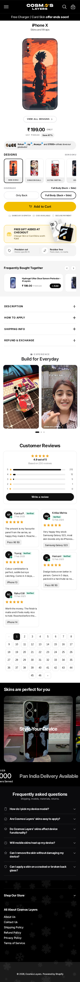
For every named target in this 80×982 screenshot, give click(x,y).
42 (55, 667)
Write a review (40, 496)
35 (71, 659)
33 (55, 659)
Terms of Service (14, 943)
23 (47, 652)
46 (40, 675)
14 (47, 644)
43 (63, 667)
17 (71, 644)
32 (47, 659)
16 (63, 644)
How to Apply (14, 317)
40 (40, 667)
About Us (10, 916)
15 (55, 644)
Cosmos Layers (33, 974)
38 (24, 667)
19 (16, 652)
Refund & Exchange (19, 340)
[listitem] (21, 397)
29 (24, 659)
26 (71, 652)
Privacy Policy (13, 937)
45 (32, 675)
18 (9, 652)
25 (63, 652)
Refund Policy (12, 932)
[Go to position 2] (41, 432)
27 (9, 659)
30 (32, 659)
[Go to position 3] (44, 432)
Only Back (21, 195)
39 (32, 667)
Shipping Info (14, 329)
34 (63, 659)
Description (13, 306)
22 (40, 652)
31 (40, 659)
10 (16, 644)
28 (16, 659)
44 (71, 667)
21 (32, 652)
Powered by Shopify (53, 974)
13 (40, 644)
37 (16, 667)
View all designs (38, 119)
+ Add (55, 286)
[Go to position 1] (37, 432)
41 (47, 667)
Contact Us (11, 922)
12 (32, 644)
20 (24, 652)
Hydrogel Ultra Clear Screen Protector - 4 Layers (41, 280)
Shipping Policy (13, 927)
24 (55, 652)
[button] (6, 7)
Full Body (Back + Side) (58, 195)
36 (9, 667)
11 (24, 644)
